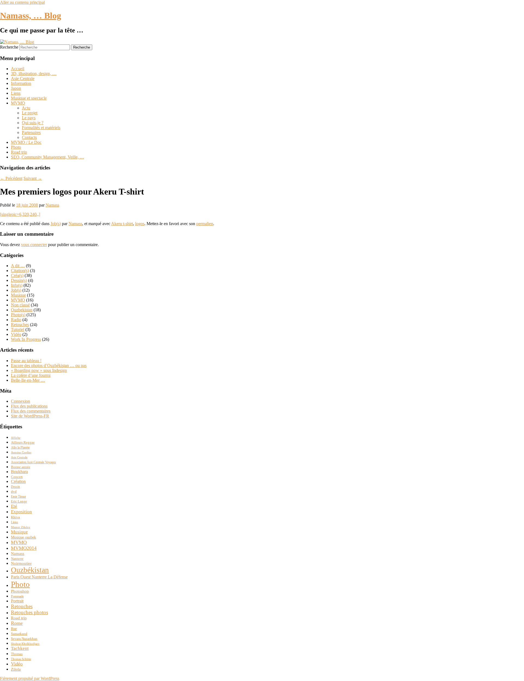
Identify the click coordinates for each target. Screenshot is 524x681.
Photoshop (20, 591)
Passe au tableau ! (26, 360)
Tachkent (20, 648)
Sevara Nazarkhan (24, 639)
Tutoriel (17, 329)
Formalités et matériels (41, 127)
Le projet (29, 112)
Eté (14, 506)
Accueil (17, 68)
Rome (17, 623)
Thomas (17, 654)
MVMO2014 (24, 548)
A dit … (18, 265)
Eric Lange (19, 501)
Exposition (21, 511)
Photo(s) (18, 314)
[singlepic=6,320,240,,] (20, 214)
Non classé (20, 305)
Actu (26, 108)
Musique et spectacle (29, 98)
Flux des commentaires (30, 411)
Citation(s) (20, 270)
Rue (14, 628)
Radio (16, 319)
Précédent (11, 178)
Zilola (16, 669)
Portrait (17, 601)
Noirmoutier (21, 563)
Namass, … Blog (30, 15)
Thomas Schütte (21, 659)
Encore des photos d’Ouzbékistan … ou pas (49, 365)
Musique (18, 295)
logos (139, 223)
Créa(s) (17, 275)
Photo (16, 147)
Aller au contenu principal (22, 2)
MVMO (18, 103)
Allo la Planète (20, 447)
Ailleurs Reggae (23, 442)
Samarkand (19, 634)
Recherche (9, 47)
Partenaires (31, 132)
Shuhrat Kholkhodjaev (25, 643)
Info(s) (16, 285)
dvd (14, 492)
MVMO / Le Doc (26, 142)
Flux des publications (29, 406)
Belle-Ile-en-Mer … (28, 380)
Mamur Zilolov (20, 527)
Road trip (19, 152)
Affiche (15, 437)
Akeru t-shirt (122, 223)
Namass (52, 205)
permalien (204, 223)
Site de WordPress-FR (30, 416)
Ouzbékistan (30, 570)
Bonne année (20, 467)
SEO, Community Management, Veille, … (47, 157)
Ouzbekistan (21, 309)
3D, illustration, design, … (33, 73)
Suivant (32, 178)
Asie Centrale (22, 78)
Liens (15, 93)
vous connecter (34, 244)
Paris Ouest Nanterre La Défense (39, 577)
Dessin (15, 487)
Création (18, 481)
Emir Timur (18, 496)
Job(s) (55, 223)
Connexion (20, 401)
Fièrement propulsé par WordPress (29, 678)
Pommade (17, 596)
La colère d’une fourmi (30, 375)
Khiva (15, 517)
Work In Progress (26, 339)
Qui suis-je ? (32, 122)
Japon (16, 88)
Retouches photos (29, 612)
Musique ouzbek (23, 537)
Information (21, 83)
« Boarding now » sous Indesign (39, 370)
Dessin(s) (19, 280)
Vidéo (16, 334)
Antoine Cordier (21, 452)
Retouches (20, 324)
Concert (17, 477)
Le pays (28, 117)
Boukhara (19, 471)
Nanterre (17, 559)
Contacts (29, 137)
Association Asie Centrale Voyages (33, 462)
